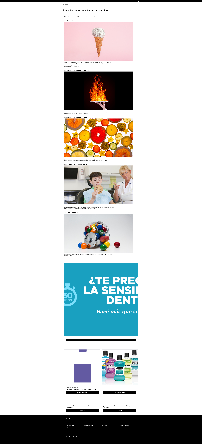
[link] (124, 1)
